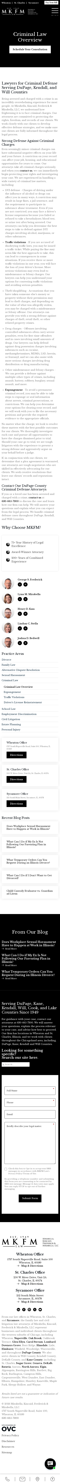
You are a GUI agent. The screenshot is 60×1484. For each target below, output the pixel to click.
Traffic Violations (14, 697)
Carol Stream (34, 1341)
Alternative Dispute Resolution (21, 670)
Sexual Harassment (13, 675)
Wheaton (6, 3)
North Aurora (30, 1366)
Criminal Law (10, 680)
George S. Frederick (30, 579)
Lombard (50, 1341)
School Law (9, 709)
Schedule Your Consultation (30, 49)
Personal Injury (11, 729)
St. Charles (19, 3)
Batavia (6, 1366)
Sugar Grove (24, 1363)
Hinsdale (42, 1345)
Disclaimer (8, 1441)
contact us (26, 170)
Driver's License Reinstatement (23, 702)
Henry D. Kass (26, 609)
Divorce (6, 659)
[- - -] (55, 11)
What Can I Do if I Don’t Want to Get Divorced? (29, 877)
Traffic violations (15, 242)
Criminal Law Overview (18, 686)
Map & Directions (32, 1265)
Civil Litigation (11, 719)
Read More (11, 949)
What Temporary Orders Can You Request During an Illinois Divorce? (28, 861)
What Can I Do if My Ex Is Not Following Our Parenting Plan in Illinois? (26, 844)
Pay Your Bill (51, 3)
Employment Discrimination (19, 714)
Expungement (14, 389)
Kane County (35, 1359)
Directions (16, 755)
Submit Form (30, 1198)
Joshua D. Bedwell (28, 638)
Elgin (43, 1366)
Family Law (8, 664)
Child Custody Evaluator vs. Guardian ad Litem (30, 892)
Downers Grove (11, 1345)
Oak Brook (35, 1338)
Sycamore (33, 3)
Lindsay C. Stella (28, 623)
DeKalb (47, 1363)
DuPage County (31, 1352)
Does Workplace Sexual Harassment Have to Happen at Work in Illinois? (28, 827)
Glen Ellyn (18, 1341)
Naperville (20, 1338)
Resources (8, 1446)
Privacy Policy (10, 1435)
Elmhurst (7, 1349)
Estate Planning (11, 724)
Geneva (37, 1363)
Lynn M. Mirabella (29, 594)
